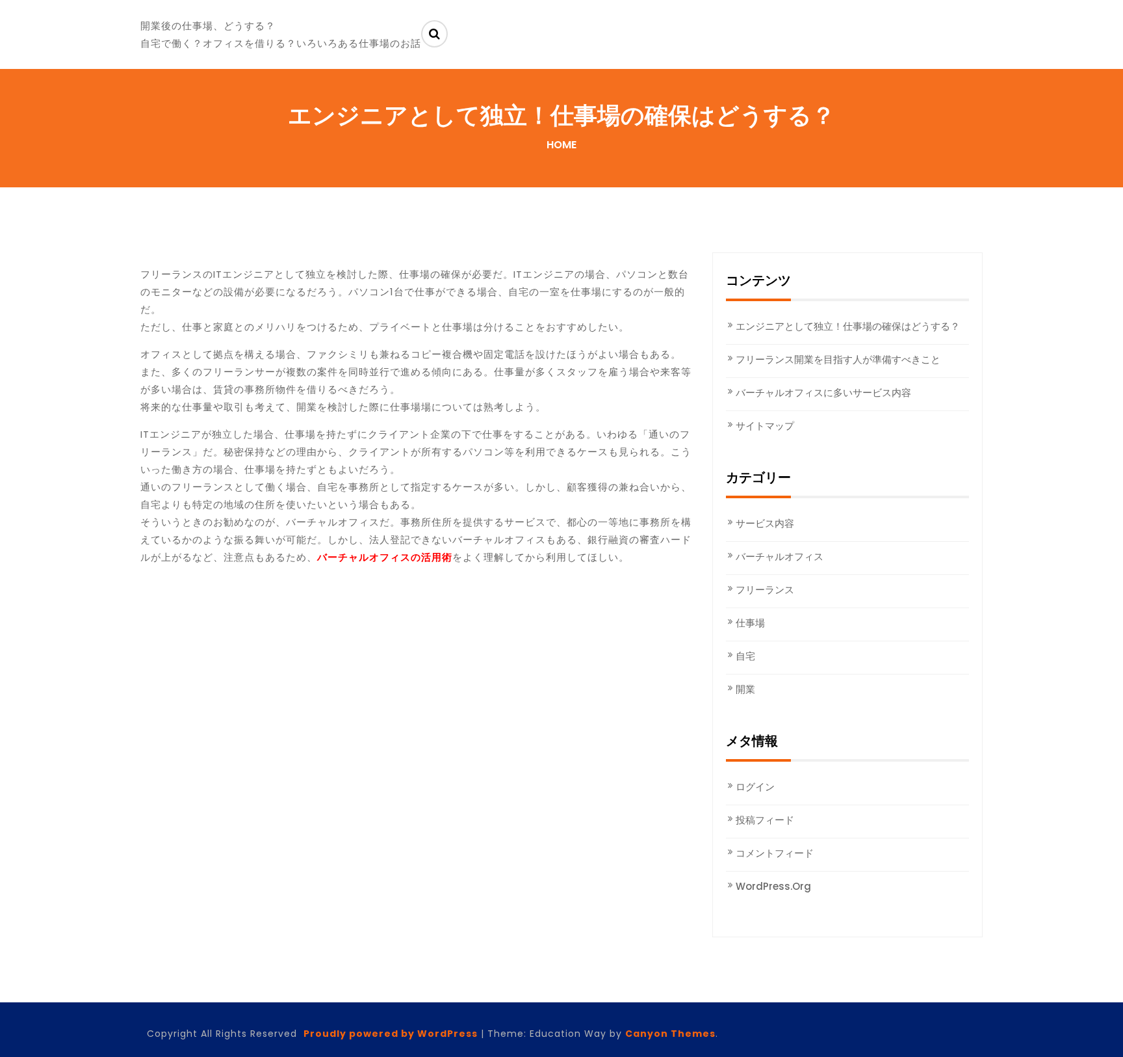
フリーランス (765, 589)
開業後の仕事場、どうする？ (208, 26)
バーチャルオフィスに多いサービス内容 (823, 392)
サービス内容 (765, 523)
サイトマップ (765, 426)
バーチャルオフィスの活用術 (384, 557)
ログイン (755, 787)
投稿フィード (765, 820)
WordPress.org (773, 886)
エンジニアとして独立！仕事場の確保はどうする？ (848, 326)
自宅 (745, 656)
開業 (745, 689)
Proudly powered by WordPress (390, 1033)
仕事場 (750, 623)
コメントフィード (775, 853)
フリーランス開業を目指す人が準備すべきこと (838, 359)
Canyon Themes (670, 1033)
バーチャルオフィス (779, 556)
